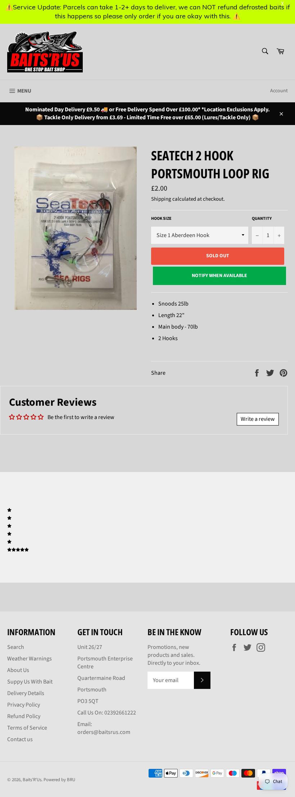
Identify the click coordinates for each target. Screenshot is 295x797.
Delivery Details (25, 693)
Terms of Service (27, 728)
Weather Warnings (29, 659)
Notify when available (219, 275)
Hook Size (161, 219)
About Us (18, 670)
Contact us (20, 739)
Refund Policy (23, 716)
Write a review (258, 419)
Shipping (161, 199)
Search (15, 647)
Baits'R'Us (32, 779)
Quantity (262, 219)
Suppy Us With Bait (30, 682)
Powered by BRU (59, 779)
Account (279, 90)
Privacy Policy (23, 705)
